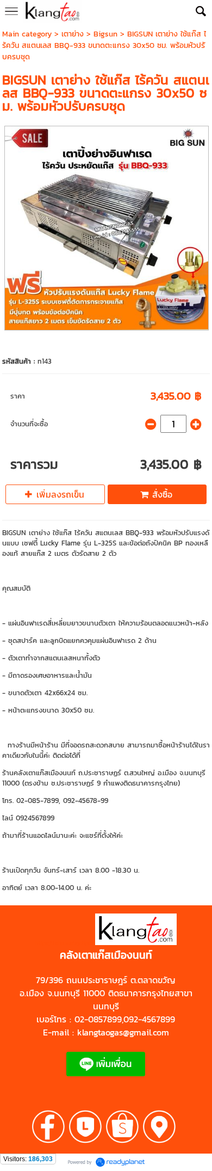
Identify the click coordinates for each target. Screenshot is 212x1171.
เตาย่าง (72, 34)
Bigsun (105, 34)
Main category (27, 34)
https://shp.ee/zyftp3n (65, 943)
